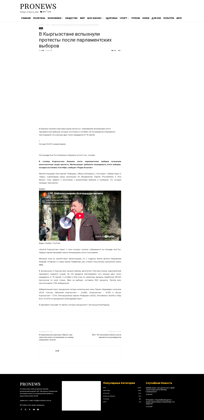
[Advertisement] (130, 7)
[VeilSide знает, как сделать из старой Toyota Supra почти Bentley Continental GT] (180, 390)
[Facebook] (41, 55)
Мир (47, 25)
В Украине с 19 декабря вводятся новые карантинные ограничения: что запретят (160, 402)
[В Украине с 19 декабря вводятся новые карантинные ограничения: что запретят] (180, 402)
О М (42, 50)
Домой (41, 25)
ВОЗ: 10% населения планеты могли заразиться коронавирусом (106, 336)
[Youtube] (37, 409)
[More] (63, 55)
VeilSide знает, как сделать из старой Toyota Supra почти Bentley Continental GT (160, 390)
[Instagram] (25, 409)
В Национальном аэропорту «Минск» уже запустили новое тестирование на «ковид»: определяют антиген (56, 337)
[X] (46, 55)
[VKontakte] (33, 409)
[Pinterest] (52, 55)
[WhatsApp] (57, 55)
